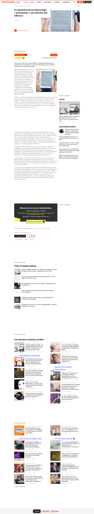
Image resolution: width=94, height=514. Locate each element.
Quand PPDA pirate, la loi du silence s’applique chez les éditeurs (39, 284)
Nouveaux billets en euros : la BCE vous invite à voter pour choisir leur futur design (69, 144)
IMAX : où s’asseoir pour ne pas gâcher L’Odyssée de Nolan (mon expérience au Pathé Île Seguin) (68, 156)
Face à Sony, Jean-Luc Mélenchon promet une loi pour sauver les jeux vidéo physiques (70, 479)
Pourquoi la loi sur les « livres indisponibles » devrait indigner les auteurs (39, 305)
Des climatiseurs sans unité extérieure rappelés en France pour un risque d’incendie (33, 430)
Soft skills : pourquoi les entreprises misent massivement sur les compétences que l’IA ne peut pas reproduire (69, 375)
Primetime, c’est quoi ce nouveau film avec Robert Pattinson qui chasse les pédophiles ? (70, 359)
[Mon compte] (78, 2)
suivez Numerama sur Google (42, 228)
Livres (32, 239)
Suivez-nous (54, 54)
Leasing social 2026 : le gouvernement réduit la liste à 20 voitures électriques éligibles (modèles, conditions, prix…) (33, 444)
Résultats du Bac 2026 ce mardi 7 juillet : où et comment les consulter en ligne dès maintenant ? (33, 467)
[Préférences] (81, 2)
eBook (26, 239)
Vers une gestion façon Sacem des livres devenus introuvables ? (38, 291)
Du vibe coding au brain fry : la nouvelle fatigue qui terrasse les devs (68, 138)
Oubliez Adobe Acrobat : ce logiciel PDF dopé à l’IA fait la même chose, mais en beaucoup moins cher (39, 270)
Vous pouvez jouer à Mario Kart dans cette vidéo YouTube (34, 455)
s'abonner (88, 2)
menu (18, 2)
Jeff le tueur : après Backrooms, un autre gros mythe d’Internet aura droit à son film (34, 384)
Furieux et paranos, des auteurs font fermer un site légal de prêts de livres (38, 277)
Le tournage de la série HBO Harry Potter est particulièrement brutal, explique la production (69, 150)
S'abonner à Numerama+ (34, 221)
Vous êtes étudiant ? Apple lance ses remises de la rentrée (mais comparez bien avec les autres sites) (34, 373)
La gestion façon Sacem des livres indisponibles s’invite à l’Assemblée (37, 298)
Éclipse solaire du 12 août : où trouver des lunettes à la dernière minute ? (72, 132)
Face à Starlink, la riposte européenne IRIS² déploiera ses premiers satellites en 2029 (70, 347)
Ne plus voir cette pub (19, 51)
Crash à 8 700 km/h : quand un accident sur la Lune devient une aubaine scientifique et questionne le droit (71, 387)
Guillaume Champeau (23, 30)
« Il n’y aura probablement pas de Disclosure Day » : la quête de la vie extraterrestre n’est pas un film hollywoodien (71, 444)
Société (78, 6)
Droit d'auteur (18, 239)
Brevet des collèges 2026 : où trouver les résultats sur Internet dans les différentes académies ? (34, 479)
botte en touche (44, 158)
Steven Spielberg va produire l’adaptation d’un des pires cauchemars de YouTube (70, 467)
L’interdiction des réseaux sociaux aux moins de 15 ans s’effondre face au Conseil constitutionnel (34, 361)
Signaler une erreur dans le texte (22, 232)
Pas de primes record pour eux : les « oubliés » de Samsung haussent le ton (70, 429)
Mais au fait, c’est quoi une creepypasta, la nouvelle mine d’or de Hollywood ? (70, 455)
